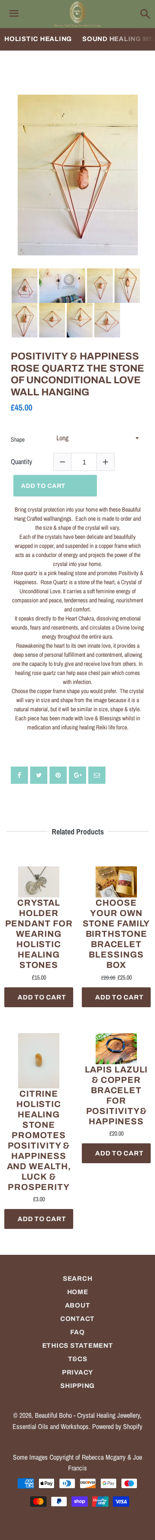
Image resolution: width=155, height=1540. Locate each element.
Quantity (21, 462)
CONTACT (77, 1318)
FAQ (77, 1332)
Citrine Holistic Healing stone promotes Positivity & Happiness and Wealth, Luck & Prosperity (39, 1140)
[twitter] (38, 775)
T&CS (77, 1358)
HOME (77, 1292)
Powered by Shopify (117, 1426)
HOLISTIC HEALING (38, 38)
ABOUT (77, 1305)
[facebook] (19, 775)
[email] (96, 775)
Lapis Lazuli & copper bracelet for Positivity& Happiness (116, 1095)
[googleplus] (77, 775)
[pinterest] (58, 775)
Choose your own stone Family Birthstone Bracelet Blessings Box (116, 934)
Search (78, 1278)
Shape (18, 439)
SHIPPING (77, 1385)
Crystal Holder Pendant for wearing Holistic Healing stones (39, 934)
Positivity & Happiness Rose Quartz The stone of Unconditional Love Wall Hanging (77, 374)
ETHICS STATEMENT (77, 1345)
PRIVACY (77, 1372)
